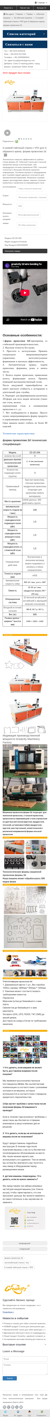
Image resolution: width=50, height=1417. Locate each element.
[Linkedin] (12, 1407)
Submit (10, 1378)
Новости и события (8, 8)
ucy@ (16, 60)
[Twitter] (17, 1407)
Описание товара (12, 251)
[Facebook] (4, 1407)
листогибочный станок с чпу (16, 1263)
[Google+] (8, 1407)
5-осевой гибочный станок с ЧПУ (18, 1267)
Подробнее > (8, 1312)
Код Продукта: (11, 245)
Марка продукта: (12, 242)
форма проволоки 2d (13, 1258)
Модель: (8, 238)
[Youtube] (21, 1407)
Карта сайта (18, 1402)
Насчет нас (25, 8)
